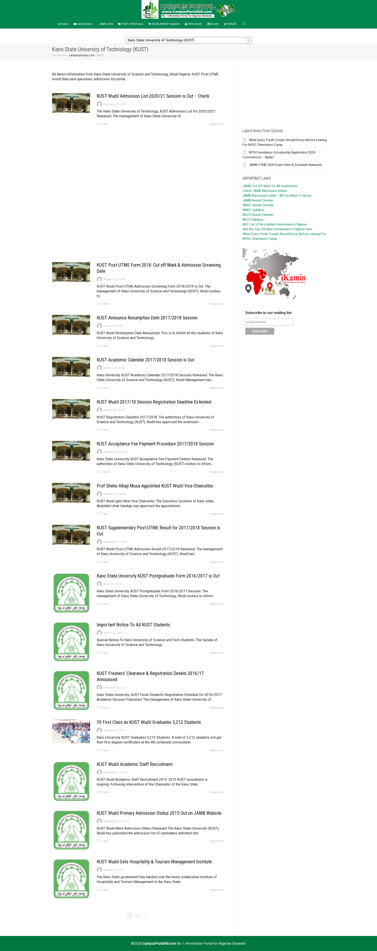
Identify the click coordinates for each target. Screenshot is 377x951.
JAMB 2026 (106, 24)
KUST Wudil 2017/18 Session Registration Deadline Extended (154, 402)
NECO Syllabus (253, 220)
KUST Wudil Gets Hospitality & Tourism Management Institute (154, 861)
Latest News (84, 24)
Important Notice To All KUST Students (133, 624)
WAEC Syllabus (253, 210)
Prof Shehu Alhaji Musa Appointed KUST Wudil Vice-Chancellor (155, 486)
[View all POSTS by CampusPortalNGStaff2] (99, 279)
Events (214, 24)
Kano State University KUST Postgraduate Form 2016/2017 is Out (158, 576)
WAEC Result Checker (258, 205)
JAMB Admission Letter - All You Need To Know (277, 196)
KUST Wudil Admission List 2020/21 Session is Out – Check (153, 96)
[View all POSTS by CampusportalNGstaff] (99, 104)
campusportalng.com (82, 55)
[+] (71, 103)
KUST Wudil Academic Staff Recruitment (135, 764)
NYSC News (194, 24)
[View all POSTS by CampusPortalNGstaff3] (99, 687)
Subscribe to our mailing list (268, 313)
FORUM (232, 24)
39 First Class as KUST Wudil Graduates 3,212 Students (149, 722)
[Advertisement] (138, 161)
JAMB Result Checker (258, 200)
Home (65, 24)
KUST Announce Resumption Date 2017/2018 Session (147, 317)
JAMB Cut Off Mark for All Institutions (270, 186)
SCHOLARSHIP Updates (165, 24)
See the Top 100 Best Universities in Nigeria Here (277, 229)
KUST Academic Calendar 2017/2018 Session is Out (145, 360)
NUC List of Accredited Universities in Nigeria (275, 224)
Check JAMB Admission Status (265, 191)
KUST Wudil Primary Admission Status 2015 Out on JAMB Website (159, 813)
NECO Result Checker (258, 215)
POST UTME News (132, 24)
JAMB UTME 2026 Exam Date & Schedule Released (285, 165)
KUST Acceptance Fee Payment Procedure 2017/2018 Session (155, 444)
